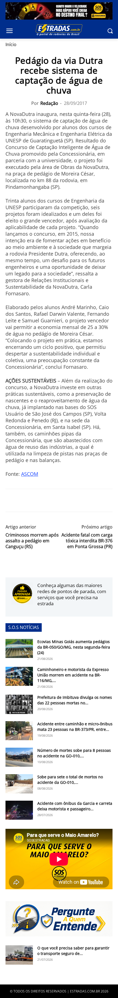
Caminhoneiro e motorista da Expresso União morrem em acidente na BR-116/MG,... (73, 675)
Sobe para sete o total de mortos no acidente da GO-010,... (70, 779)
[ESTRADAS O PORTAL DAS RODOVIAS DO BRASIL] (59, 29)
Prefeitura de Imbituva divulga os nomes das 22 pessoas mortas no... (74, 700)
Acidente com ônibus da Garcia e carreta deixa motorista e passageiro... (74, 806)
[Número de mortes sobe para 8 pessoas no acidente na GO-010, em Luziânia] (19, 757)
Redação (49, 103)
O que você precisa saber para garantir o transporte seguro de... (73, 950)
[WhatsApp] (36, 500)
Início (10, 44)
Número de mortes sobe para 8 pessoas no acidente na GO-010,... (74, 753)
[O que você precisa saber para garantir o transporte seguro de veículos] (19, 955)
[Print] (61, 500)
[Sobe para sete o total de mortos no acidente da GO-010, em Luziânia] (19, 783)
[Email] (48, 500)
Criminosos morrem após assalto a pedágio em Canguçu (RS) (32, 541)
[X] (23, 500)
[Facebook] (10, 500)
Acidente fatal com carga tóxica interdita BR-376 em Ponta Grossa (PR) (87, 541)
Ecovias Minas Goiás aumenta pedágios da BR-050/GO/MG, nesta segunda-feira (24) (73, 647)
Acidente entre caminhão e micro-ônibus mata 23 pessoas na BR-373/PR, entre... (75, 726)
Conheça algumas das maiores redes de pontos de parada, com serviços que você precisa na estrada (71, 594)
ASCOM (29, 474)
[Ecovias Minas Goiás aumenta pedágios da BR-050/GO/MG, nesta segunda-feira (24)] (19, 648)
